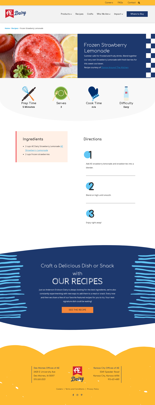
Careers (109, 3)
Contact (132, 3)
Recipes (79, 14)
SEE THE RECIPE (77, 310)
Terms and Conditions (74, 389)
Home (7, 28)
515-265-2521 (40, 379)
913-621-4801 (113, 379)
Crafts (90, 14)
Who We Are (102, 14)
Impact (117, 14)
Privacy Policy (93, 389)
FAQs (120, 3)
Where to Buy (137, 14)
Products (65, 14)
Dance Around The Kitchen (114, 67)
